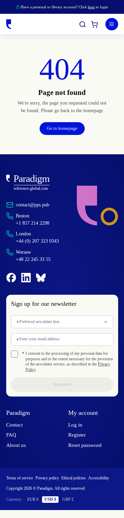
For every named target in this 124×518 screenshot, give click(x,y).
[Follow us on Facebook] (11, 278)
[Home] (8, 24)
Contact (15, 425)
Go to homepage (62, 128)
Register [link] (77, 435)
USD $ (55, 507)
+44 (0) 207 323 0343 (41, 241)
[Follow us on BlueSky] (41, 278)
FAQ (11, 435)
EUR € (36, 507)
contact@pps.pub (36, 204)
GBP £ (73, 507)
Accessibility (18, 486)
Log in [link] (75, 425)
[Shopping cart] (94, 24)
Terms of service (22, 478)
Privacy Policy (93, 369)
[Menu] (111, 24)
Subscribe (62, 384)
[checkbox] (14, 354)
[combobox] (62, 321)
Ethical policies (84, 478)
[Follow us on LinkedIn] (26, 278)
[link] (36, 183)
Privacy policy (54, 478)
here (96, 6)
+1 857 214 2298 (34, 223)
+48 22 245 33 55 (36, 259)
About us (16, 445)
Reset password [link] (86, 445)
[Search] (82, 24)
